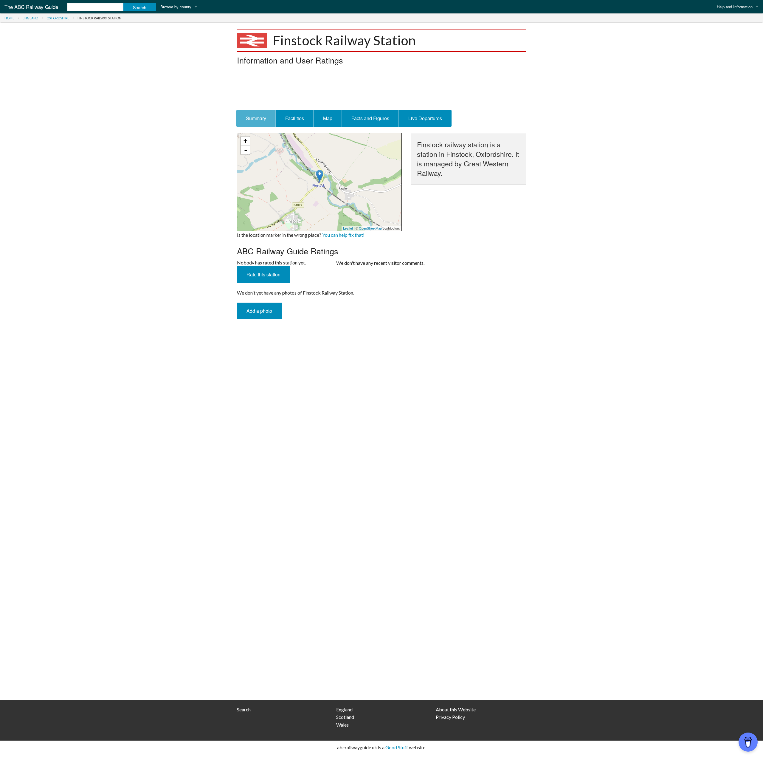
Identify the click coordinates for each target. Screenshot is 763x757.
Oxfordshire (57, 18)
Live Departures (425, 118)
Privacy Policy (450, 717)
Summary (256, 118)
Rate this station (263, 274)
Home (9, 18)
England (30, 18)
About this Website (456, 709)
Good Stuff (396, 747)
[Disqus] (381, 454)
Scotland (345, 717)
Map (327, 118)
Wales (342, 724)
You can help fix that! (343, 235)
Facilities (294, 118)
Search (244, 709)
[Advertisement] (381, 89)
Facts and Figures (370, 118)
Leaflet (348, 228)
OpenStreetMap (370, 228)
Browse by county (175, 7)
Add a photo (259, 310)
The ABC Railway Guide (31, 6)
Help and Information (735, 7)
